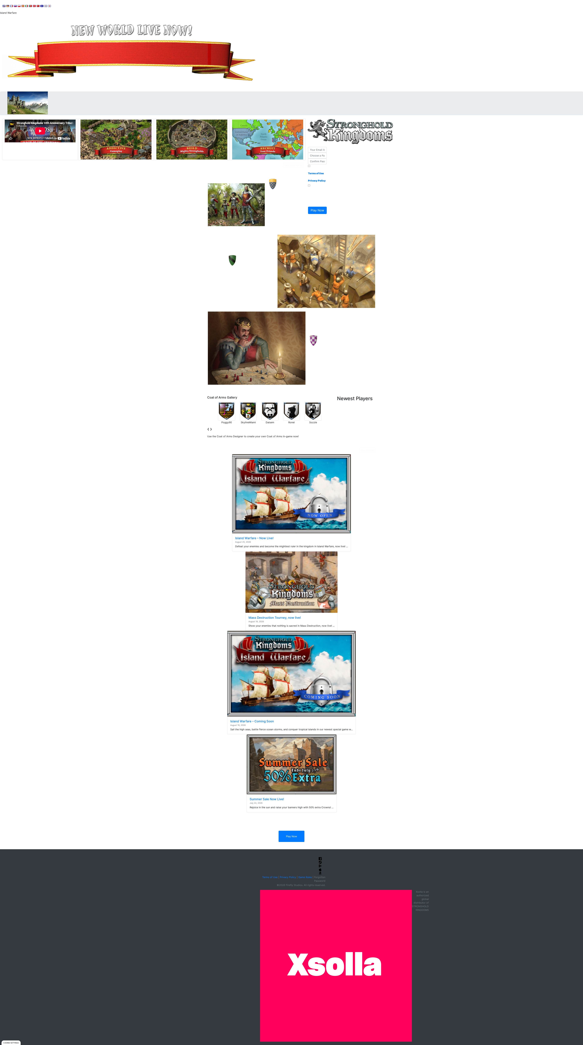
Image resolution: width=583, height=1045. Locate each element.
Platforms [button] (93, 5)
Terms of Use (270, 877)
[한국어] (45, 5)
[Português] (30, 5)
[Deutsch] (7, 5)
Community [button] (76, 5)
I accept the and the (317, 175)
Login (106, 5)
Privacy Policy (288, 877)
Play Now (291, 836)
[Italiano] (26, 5)
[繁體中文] (41, 5)
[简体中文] (38, 5)
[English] (3, 5)
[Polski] (19, 5)
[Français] (11, 5)
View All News (367, 450)
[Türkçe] (34, 5)
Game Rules (305, 877)
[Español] (22, 5)
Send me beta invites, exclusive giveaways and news (316, 196)
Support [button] (60, 5)
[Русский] (15, 5)
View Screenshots (293, 165)
